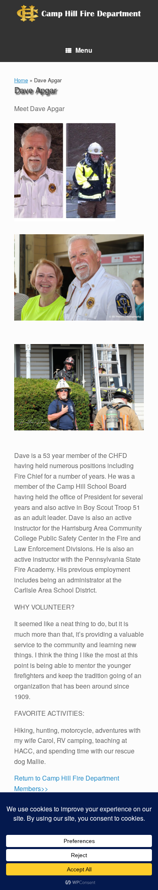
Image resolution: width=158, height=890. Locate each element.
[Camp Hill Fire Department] (79, 13)
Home (21, 80)
